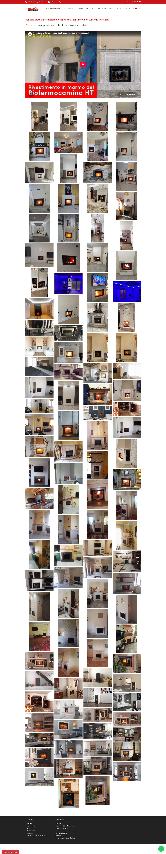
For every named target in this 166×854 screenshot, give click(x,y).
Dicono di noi (31, 826)
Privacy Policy (31, 831)
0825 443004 (31, 2)
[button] (39, 116)
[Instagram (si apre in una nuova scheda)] (135, 2)
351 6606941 (42, 2)
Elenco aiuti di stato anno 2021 (37, 835)
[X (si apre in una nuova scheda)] (128, 2)
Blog (28, 828)
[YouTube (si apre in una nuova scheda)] (140, 2)
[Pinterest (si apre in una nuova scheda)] (133, 2)
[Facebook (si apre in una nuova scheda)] (130, 2)
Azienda (29, 823)
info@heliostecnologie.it (56, 2)
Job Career (30, 833)
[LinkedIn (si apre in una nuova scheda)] (137, 2)
